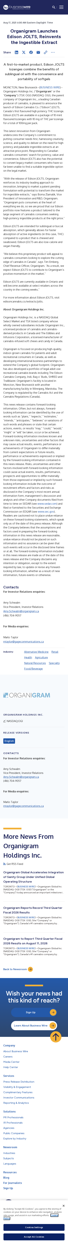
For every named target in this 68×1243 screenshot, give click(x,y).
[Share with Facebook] (31, 52)
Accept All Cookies (34, 1236)
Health (28, 657)
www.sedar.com (47, 503)
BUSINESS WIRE (50, 87)
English (9, 741)
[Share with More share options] (52, 52)
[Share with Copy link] (45, 52)
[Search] (53, 7)
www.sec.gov (46, 511)
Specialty (54, 663)
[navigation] (61, 7)
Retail (54, 651)
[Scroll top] (55, 1036)
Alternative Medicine (36, 651)
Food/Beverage (33, 668)
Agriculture (41, 657)
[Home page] (16, 7)
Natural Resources (35, 663)
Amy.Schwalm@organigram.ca (21, 611)
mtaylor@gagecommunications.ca (23, 641)
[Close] (64, 1205)
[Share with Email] (38, 52)
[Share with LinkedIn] (16, 52)
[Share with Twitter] (23, 52)
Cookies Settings (34, 1227)
